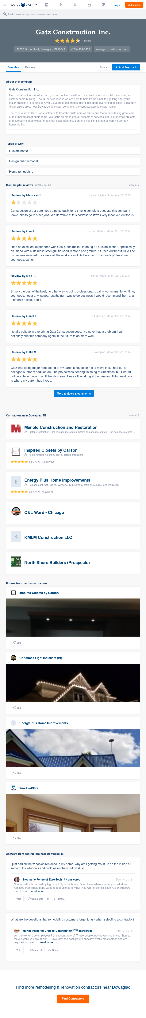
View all (133, 184)
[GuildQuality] (24, 5)
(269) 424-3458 (80, 49)
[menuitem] (46, 5)
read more (37, 891)
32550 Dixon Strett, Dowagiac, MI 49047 (41, 49)
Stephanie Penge (34, 879)
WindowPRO (28, 788)
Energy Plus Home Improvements (43, 723)
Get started (134, 5)
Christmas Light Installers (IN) (40, 658)
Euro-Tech (55, 879)
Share (103, 67)
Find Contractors (73, 998)
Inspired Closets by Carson (39, 593)
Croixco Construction (59, 931)
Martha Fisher (31, 931)
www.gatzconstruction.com (112, 49)
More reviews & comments (74, 393)
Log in (117, 5)
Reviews (30, 67)
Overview (14, 67)
